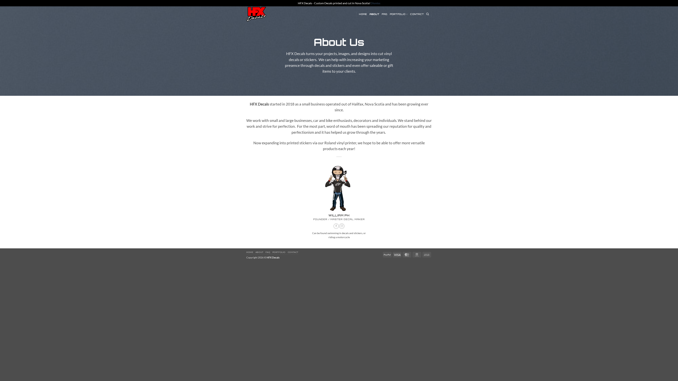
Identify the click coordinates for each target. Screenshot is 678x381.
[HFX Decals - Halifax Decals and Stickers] (264, 14)
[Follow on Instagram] (341, 226)
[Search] (427, 14)
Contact (417, 14)
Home (363, 14)
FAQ (384, 14)
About (374, 14)
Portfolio (397, 14)
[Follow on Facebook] (336, 226)
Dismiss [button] (375, 3)
